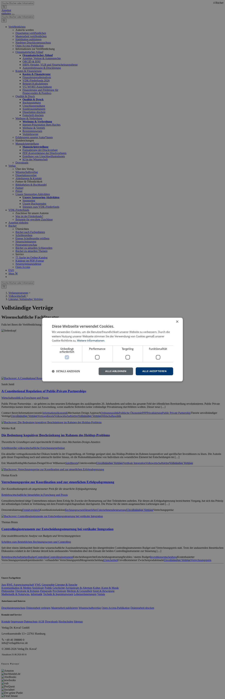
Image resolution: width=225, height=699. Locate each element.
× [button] (177, 321)
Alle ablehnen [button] (115, 371)
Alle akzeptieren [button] (154, 371)
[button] (66, 371)
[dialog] (112, 349)
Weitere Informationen (90, 340)
